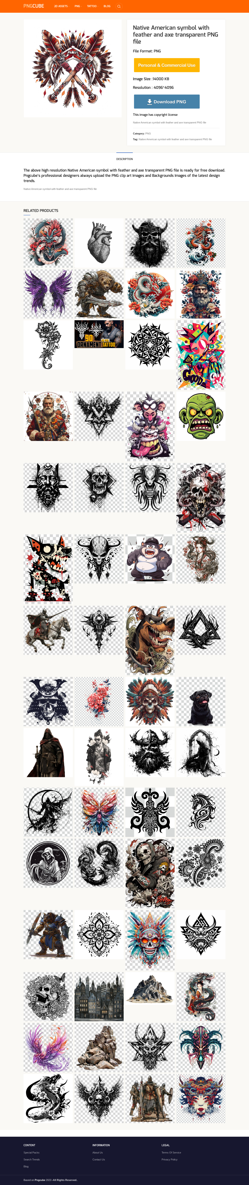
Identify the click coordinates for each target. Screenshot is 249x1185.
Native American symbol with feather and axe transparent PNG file (175, 139)
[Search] (119, 6)
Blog (26, 1166)
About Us (97, 1152)
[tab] (124, 157)
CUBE (34, 6)
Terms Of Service (171, 1152)
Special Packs (31, 1152)
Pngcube (30, 175)
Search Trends (32, 1159)
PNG (148, 133)
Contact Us (98, 1159)
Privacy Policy (170, 1159)
